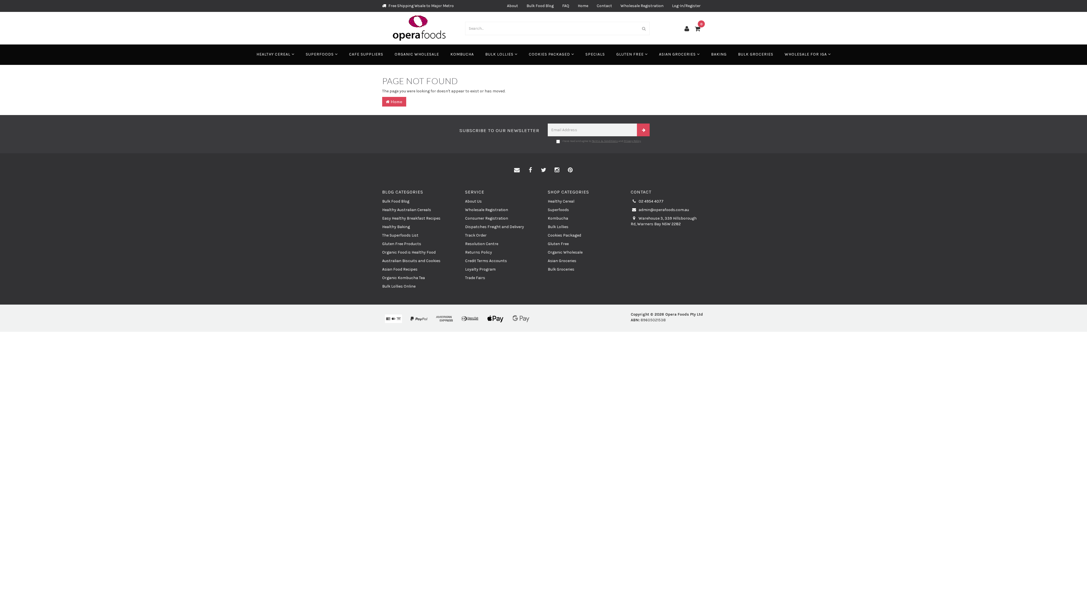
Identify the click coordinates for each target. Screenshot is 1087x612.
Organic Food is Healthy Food (409, 252)
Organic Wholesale (417, 54)
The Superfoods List (400, 235)
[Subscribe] (643, 130)
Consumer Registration (486, 218)
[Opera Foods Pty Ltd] (419, 28)
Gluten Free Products (401, 243)
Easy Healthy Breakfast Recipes (411, 218)
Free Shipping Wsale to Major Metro (421, 5)
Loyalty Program (480, 269)
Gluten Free (630, 54)
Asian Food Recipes (400, 269)
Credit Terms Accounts (486, 260)
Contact (604, 5)
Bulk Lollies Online (399, 286)
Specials (595, 54)
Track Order (476, 235)
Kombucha (462, 54)
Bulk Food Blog (540, 5)
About (512, 5)
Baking (719, 54)
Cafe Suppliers (366, 54)
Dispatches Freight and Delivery (494, 226)
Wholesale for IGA (806, 54)
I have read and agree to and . (601, 141)
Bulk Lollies (500, 54)
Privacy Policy (632, 141)
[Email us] (517, 170)
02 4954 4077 (651, 201)
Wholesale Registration (642, 5)
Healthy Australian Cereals (406, 209)
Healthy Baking (396, 226)
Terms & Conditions (605, 141)
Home (583, 5)
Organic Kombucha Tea (403, 277)
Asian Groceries (678, 54)
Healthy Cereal (274, 54)
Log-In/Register (686, 5)
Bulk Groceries (755, 54)
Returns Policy (478, 252)
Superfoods (320, 54)
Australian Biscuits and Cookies (411, 260)
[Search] (644, 28)
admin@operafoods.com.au (663, 209)
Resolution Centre (481, 243)
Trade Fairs (475, 277)
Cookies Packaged (550, 54)
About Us (473, 201)
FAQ (565, 5)
